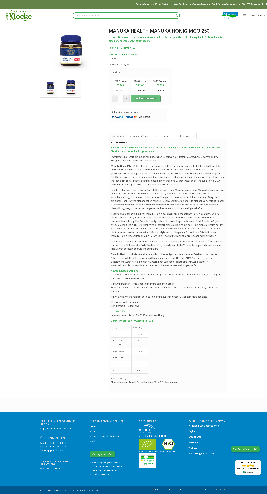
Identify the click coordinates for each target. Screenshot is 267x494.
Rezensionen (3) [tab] (163, 136)
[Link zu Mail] (224, 490)
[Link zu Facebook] (212, 490)
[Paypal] (117, 117)
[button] (248, 467)
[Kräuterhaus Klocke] (19, 15)
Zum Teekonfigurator (243, 449)
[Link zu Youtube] (216, 490)
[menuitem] (244, 15)
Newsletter (94, 441)
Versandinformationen (99, 474)
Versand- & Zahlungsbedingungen (104, 436)
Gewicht (116, 72)
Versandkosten (126, 58)
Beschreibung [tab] (118, 136)
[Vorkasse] (145, 117)
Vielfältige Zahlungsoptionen (203, 425)
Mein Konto (94, 426)
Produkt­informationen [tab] (184, 136)
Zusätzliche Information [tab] (140, 136)
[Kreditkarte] (131, 117)
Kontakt (93, 431)
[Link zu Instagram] (220, 490)
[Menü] (244, 15)
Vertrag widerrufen (102, 454)
